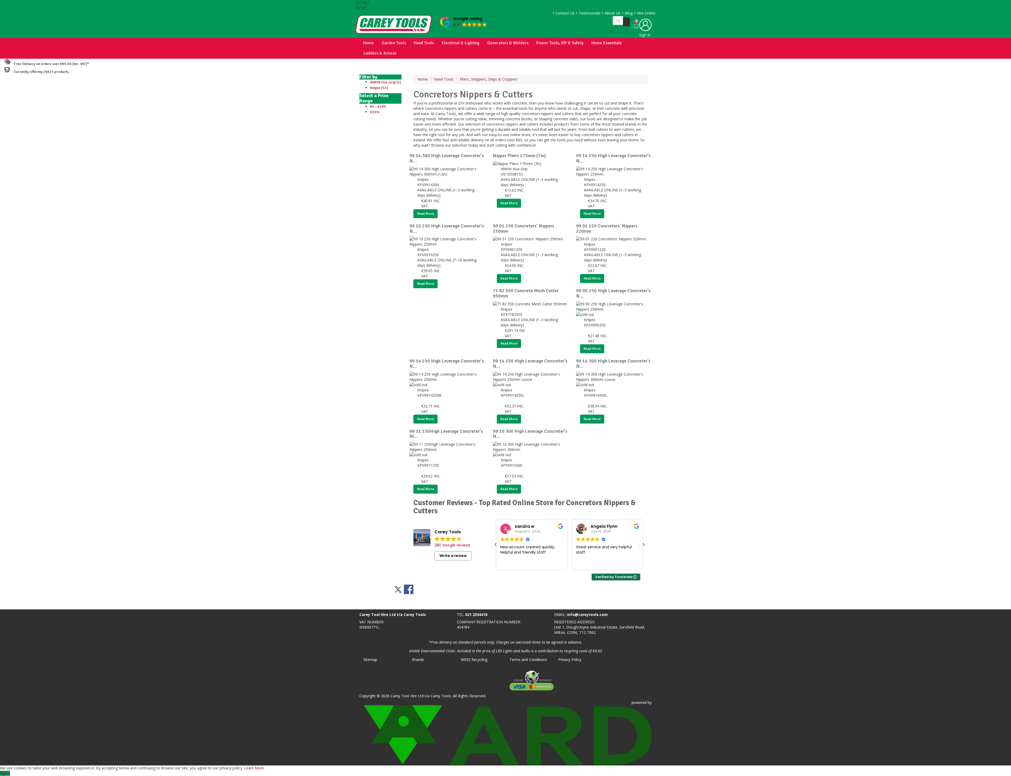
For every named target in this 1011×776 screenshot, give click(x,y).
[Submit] (626, 21)
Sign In (645, 34)
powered (639, 702)
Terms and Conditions (528, 659)
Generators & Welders (507, 43)
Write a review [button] (453, 555)
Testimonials (588, 13)
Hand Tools (424, 43)
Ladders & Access (380, 53)
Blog (627, 13)
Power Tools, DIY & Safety (559, 43)
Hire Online (645, 13)
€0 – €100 (378, 106)
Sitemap (370, 659)
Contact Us (563, 13)
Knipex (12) (379, 88)
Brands (418, 659)
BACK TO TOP (14, 604)
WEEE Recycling (474, 659)
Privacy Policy (569, 659)
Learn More (254, 767)
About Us (611, 13)
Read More (425, 213)
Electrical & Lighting (460, 43)
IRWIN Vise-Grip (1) (385, 82)
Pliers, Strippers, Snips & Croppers (489, 79)
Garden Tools (394, 43)
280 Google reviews (452, 545)
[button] (463, 21)
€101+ (375, 112)
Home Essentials (606, 43)
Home (368, 43)
